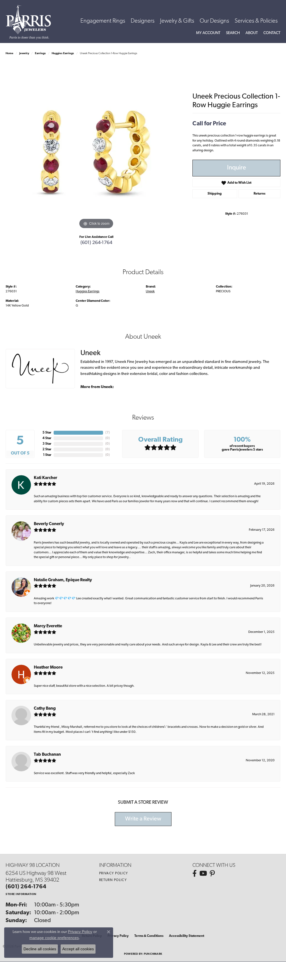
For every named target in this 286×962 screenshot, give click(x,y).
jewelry (24, 53)
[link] (271, 33)
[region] (96, 146)
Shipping (215, 193)
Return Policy (113, 880)
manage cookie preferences (54, 937)
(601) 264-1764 (96, 242)
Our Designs (214, 21)
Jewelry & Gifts (177, 21)
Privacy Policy (113, 873)
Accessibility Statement (186, 936)
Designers (142, 21)
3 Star (46, 444)
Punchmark (153, 954)
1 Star (47, 455)
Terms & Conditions (148, 936)
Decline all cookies (39, 949)
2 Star (46, 449)
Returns (259, 193)
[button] (208, 33)
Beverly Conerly (49, 524)
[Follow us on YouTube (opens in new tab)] (203, 873)
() (107, 432)
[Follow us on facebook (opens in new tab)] (194, 873)
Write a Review (143, 819)
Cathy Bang (45, 709)
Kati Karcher (45, 478)
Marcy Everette (48, 626)
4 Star (46, 438)
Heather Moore (48, 668)
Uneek (150, 291)
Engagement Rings (102, 21)
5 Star (46, 432)
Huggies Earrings (63, 53)
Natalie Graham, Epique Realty (63, 580)
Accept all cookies (78, 949)
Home (9, 53)
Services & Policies (256, 21)
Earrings (40, 53)
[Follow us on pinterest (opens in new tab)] (212, 873)
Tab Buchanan (47, 755)
